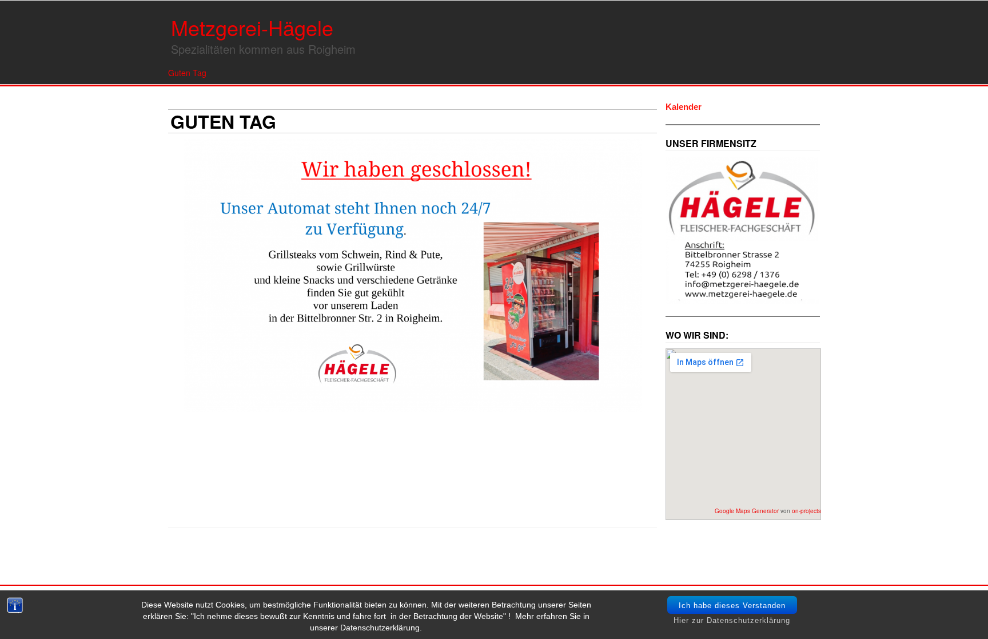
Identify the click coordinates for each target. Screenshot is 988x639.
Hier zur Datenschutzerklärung (732, 620)
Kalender (684, 107)
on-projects (806, 511)
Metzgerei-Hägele (252, 27)
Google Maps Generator (747, 511)
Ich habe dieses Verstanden (732, 605)
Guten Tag (187, 72)
